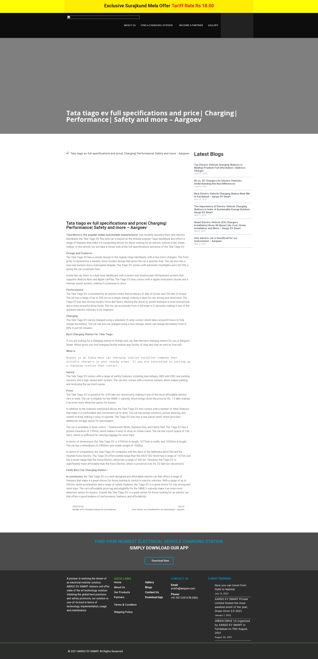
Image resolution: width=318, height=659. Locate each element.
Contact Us (152, 592)
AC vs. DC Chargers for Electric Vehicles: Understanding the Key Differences (218, 182)
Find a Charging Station (157, 25)
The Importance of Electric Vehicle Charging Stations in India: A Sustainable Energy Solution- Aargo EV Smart (222, 209)
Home (117, 582)
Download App (154, 597)
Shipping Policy (123, 612)
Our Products (122, 592)
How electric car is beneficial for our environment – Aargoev (215, 240)
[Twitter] (206, 650)
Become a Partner (191, 25)
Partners (119, 597)
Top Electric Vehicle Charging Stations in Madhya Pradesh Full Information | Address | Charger (220, 167)
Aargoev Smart (84, 351)
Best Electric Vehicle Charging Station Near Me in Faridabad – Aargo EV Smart (222, 195)
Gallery (213, 25)
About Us (130, 25)
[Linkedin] (236, 650)
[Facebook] (226, 650)
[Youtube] (216, 650)
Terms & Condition (125, 604)
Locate (113, 470)
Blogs (148, 587)
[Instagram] (246, 650)
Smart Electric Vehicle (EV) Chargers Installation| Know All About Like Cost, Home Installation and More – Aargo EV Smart (220, 225)
